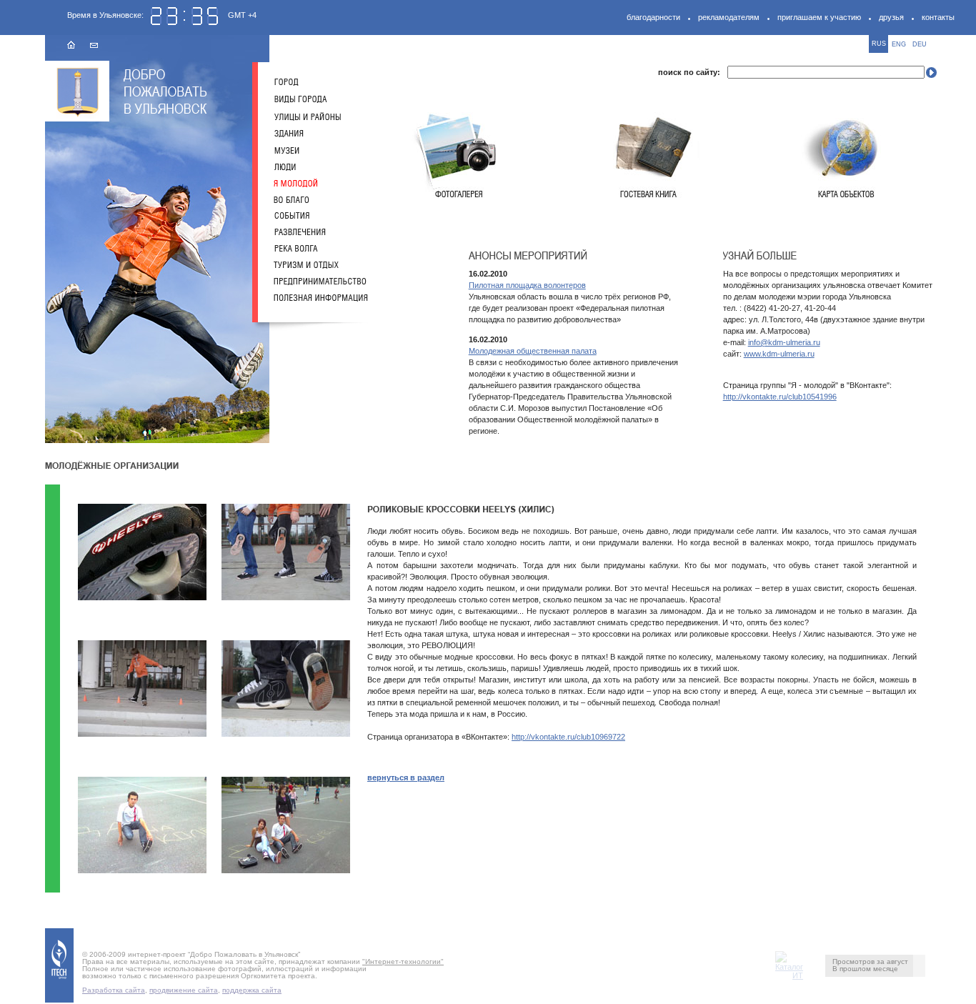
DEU (919, 44)
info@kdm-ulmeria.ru (784, 342)
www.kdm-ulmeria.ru (779, 353)
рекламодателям (729, 17)
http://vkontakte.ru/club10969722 (568, 736)
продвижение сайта (183, 990)
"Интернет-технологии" (403, 961)
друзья (891, 17)
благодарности (653, 17)
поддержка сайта (252, 990)
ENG (899, 44)
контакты (938, 17)
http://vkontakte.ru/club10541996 (780, 396)
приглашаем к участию (819, 17)
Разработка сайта (113, 990)
